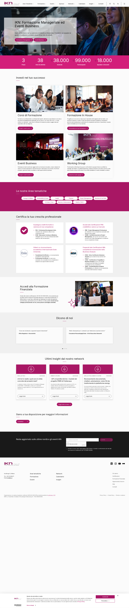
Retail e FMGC (80, 202)
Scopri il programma (21, 37)
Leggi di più (22, 396)
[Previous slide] (2, 31)
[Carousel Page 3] (65, 348)
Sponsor (61, 4)
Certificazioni (115, 476)
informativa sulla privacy (86, 448)
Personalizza (104, 600)
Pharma (71, 198)
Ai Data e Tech (49, 202)
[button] (118, 4)
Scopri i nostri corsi (24, 128)
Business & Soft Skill (100, 198)
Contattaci (20, 421)
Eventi (52, 4)
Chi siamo (115, 473)
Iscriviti (103, 439)
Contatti (100, 4)
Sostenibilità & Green (42, 198)
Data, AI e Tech (21, 376)
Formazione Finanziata (118, 479)
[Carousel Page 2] (63, 348)
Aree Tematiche (27, 4)
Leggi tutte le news (63, 404)
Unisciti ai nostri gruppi (75, 174)
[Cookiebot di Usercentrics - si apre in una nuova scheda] (18, 605)
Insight (91, 4)
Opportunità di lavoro (118, 481)
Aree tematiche (35, 474)
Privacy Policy (81, 601)
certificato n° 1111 (51, 495)
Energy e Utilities (55, 376)
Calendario (82, 4)
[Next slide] (127, 31)
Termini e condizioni (120, 495)
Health (57, 198)
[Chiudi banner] (117, 595)
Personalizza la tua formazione (77, 128)
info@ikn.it (9, 478)
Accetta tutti (105, 596)
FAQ (113, 484)
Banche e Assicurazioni (64, 202)
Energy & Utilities (28, 198)
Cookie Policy (111, 495)
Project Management (85, 198)
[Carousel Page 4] (66, 348)
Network (70, 4)
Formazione (41, 4)
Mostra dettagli (30, 605)
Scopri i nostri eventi (25, 174)
